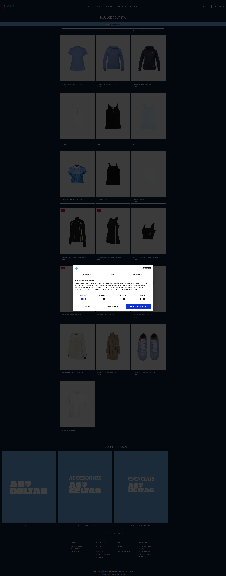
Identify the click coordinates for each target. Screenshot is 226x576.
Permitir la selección (113, 306)
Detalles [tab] (113, 274)
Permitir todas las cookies (138, 306)
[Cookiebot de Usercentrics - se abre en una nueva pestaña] (143, 268)
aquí (136, 289)
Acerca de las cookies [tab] (139, 274)
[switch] (103, 299)
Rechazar (88, 306)
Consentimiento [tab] (86, 274)
